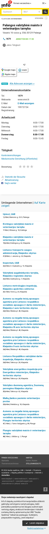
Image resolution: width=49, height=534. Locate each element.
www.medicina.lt (20, 479)
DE (43, 3)
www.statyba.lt (6, 479)
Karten (29, 458)
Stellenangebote (33, 464)
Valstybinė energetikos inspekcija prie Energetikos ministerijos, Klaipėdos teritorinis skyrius (22, 372)
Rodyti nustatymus (35, 528)
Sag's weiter (10, 183)
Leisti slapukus (36, 523)
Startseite (5, 461)
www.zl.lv (24, 484)
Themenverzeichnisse (10, 464)
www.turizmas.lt (8, 481)
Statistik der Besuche (15, 177)
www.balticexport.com (24, 481)
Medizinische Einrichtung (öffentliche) (19, 158)
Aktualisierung (11, 180)
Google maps (10, 70)
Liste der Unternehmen (12, 19)
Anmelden (5, 475)
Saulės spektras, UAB (15, 470)
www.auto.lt (33, 479)
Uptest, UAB (9, 214)
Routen (34, 461)
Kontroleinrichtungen (11, 155)
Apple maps (10, 74)
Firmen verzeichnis (21, 3)
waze (24, 70)
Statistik (38, 473)
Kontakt (28, 470)
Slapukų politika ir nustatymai (22, 473)
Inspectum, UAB (11, 263)
